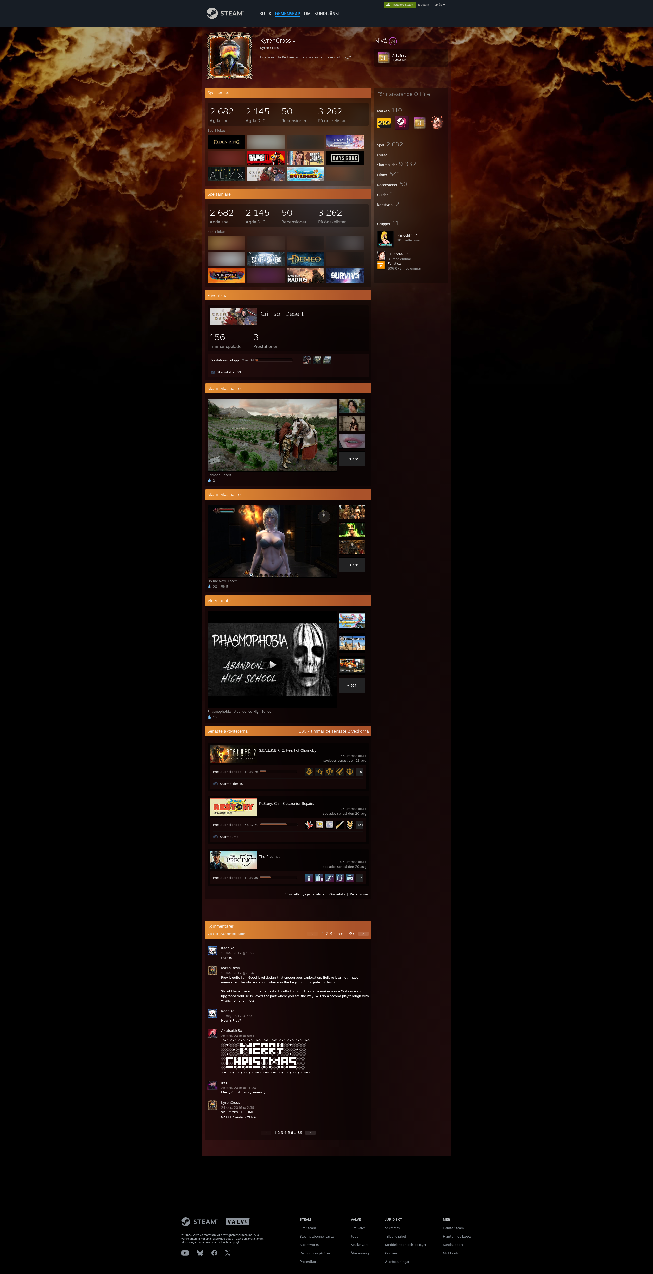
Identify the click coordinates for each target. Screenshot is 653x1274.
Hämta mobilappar (457, 1236)
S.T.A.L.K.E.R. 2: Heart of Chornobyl (288, 750)
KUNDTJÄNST (327, 13)
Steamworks (309, 1245)
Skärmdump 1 (231, 837)
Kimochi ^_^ (407, 235)
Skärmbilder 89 (229, 372)
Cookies (391, 1253)
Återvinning (360, 1253)
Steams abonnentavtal (317, 1236)
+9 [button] (360, 772)
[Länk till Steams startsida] (225, 17)
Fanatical (394, 263)
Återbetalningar (397, 1261)
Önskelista (337, 894)
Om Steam (308, 1228)
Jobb (354, 1236)
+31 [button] (360, 825)
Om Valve (358, 1228)
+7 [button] (360, 878)
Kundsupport (453, 1245)
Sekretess (392, 1228)
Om (307, 13)
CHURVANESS (398, 254)
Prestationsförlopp (224, 360)
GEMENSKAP (287, 13)
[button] (411, 40)
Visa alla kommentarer (226, 934)
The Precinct (269, 856)
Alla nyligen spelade (309, 894)
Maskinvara (359, 1245)
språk (438, 4)
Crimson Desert (282, 313)
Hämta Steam (453, 1228)
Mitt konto (451, 1253)
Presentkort (309, 1261)
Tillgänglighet (395, 1236)
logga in (423, 4)
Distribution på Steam (316, 1253)
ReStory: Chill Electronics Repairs (286, 803)
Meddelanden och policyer (405, 1245)
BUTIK (265, 13)
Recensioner (359, 894)
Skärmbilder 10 (231, 784)
